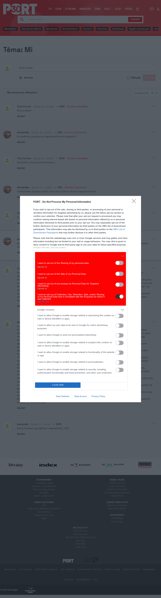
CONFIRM (58, 385)
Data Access (80, 396)
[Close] (135, 202)
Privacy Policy (98, 396)
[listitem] (80, 256)
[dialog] (80, 299)
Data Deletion (62, 396)
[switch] (119, 263)
